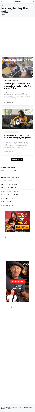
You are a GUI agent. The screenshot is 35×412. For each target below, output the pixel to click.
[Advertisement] (17, 35)
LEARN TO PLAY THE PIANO (9, 195)
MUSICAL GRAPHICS (7, 205)
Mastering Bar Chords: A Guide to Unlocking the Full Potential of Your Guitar (17, 85)
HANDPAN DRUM (6, 181)
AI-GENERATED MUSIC (8, 167)
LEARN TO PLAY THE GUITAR (11, 80)
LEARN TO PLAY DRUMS (8, 188)
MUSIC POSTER (6, 201)
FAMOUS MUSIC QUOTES (8, 170)
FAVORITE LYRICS (6, 174)
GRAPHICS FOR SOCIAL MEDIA (10, 177)
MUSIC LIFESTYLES (7, 198)
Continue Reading (9, 102)
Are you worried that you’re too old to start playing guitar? (17, 136)
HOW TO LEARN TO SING (9, 184)
